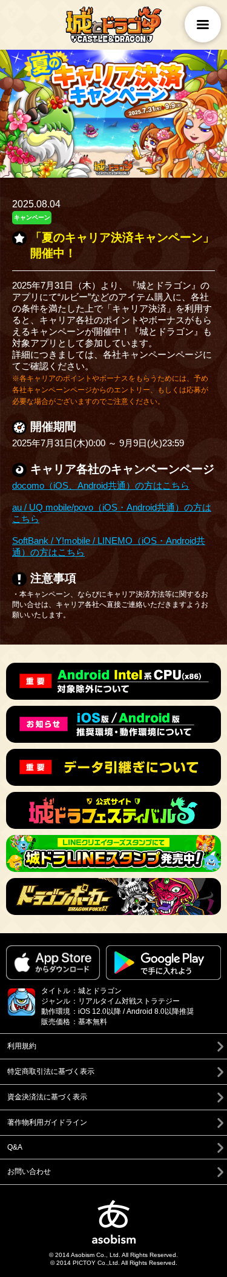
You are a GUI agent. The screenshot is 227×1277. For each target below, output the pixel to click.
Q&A (14, 1147)
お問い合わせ (29, 1171)
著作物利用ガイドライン (47, 1122)
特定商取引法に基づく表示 (50, 1071)
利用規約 (21, 1046)
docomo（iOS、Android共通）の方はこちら (100, 485)
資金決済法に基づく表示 (47, 1097)
